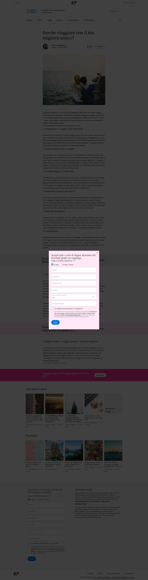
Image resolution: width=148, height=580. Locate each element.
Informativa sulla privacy (74, 315)
